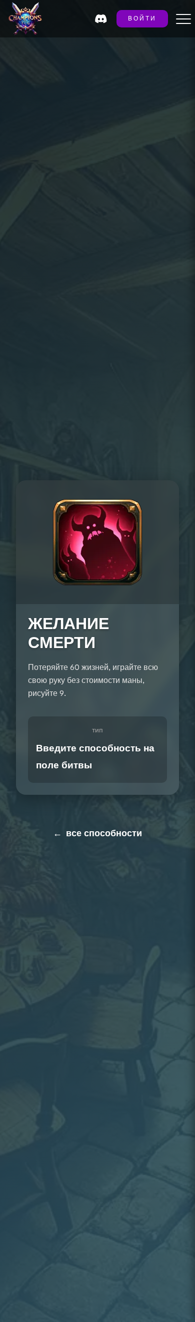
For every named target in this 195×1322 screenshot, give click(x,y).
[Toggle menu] (183, 19)
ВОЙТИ (142, 19)
